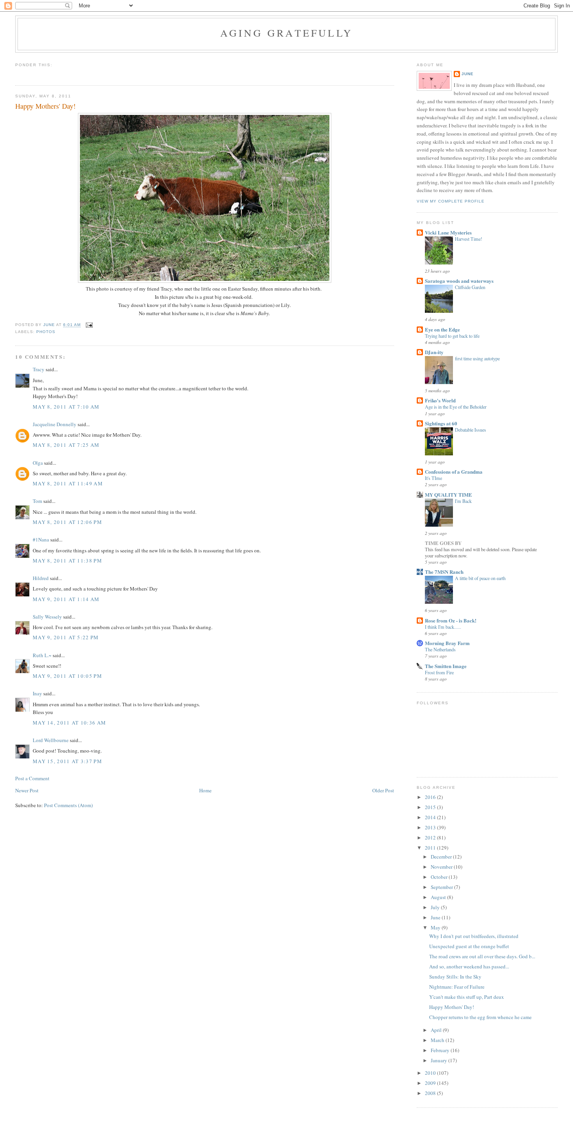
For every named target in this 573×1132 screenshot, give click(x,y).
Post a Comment (32, 778)
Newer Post (27, 790)
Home (205, 790)
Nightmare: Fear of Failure (457, 986)
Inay (37, 693)
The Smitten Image (446, 666)
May (436, 927)
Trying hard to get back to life (452, 336)
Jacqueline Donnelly (54, 424)
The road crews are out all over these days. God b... (482, 956)
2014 (431, 817)
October (440, 876)
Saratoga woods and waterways (459, 280)
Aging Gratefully (286, 32)
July (436, 907)
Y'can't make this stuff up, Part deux (466, 996)
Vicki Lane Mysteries (448, 232)
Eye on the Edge (442, 329)
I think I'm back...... (443, 627)
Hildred (41, 578)
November (442, 866)
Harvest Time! (468, 239)
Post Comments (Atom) (68, 805)
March (438, 1040)
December (442, 856)
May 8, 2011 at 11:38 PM (67, 560)
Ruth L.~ (42, 655)
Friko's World (440, 400)
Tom (37, 500)
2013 (431, 827)
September (442, 886)
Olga (38, 462)
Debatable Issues (470, 430)
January (439, 1060)
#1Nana (41, 539)
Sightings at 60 (441, 423)
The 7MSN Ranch (444, 571)
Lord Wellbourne (51, 740)
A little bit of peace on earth (480, 578)
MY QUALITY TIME (448, 494)
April (437, 1029)
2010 (431, 1072)
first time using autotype (477, 358)
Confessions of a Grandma (454, 471)
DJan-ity (434, 352)
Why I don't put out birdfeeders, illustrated (473, 936)
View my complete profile (451, 201)
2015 (431, 807)
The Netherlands (440, 649)
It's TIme (433, 478)
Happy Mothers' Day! (451, 1006)
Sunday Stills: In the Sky (455, 976)
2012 (431, 837)
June (468, 74)
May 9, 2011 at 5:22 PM (66, 637)
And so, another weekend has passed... (469, 966)
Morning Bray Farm (447, 643)
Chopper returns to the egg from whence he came (480, 1017)
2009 (431, 1082)
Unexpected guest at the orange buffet (469, 946)
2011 (431, 847)
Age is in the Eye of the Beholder (455, 407)
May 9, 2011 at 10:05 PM (67, 675)
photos (45, 332)
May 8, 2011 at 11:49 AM (68, 483)
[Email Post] (89, 325)
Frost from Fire (439, 672)
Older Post (383, 790)
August (439, 897)
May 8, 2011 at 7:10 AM (66, 406)
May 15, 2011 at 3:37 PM (67, 761)
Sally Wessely (47, 616)
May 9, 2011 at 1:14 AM (66, 599)
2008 (431, 1093)
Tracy (38, 369)
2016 (431, 797)
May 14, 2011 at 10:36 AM (69, 722)
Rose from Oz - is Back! (450, 620)
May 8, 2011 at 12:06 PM (67, 521)
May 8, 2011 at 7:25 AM (66, 444)
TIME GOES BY (443, 543)
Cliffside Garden (470, 287)
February (441, 1050)
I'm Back (463, 501)
